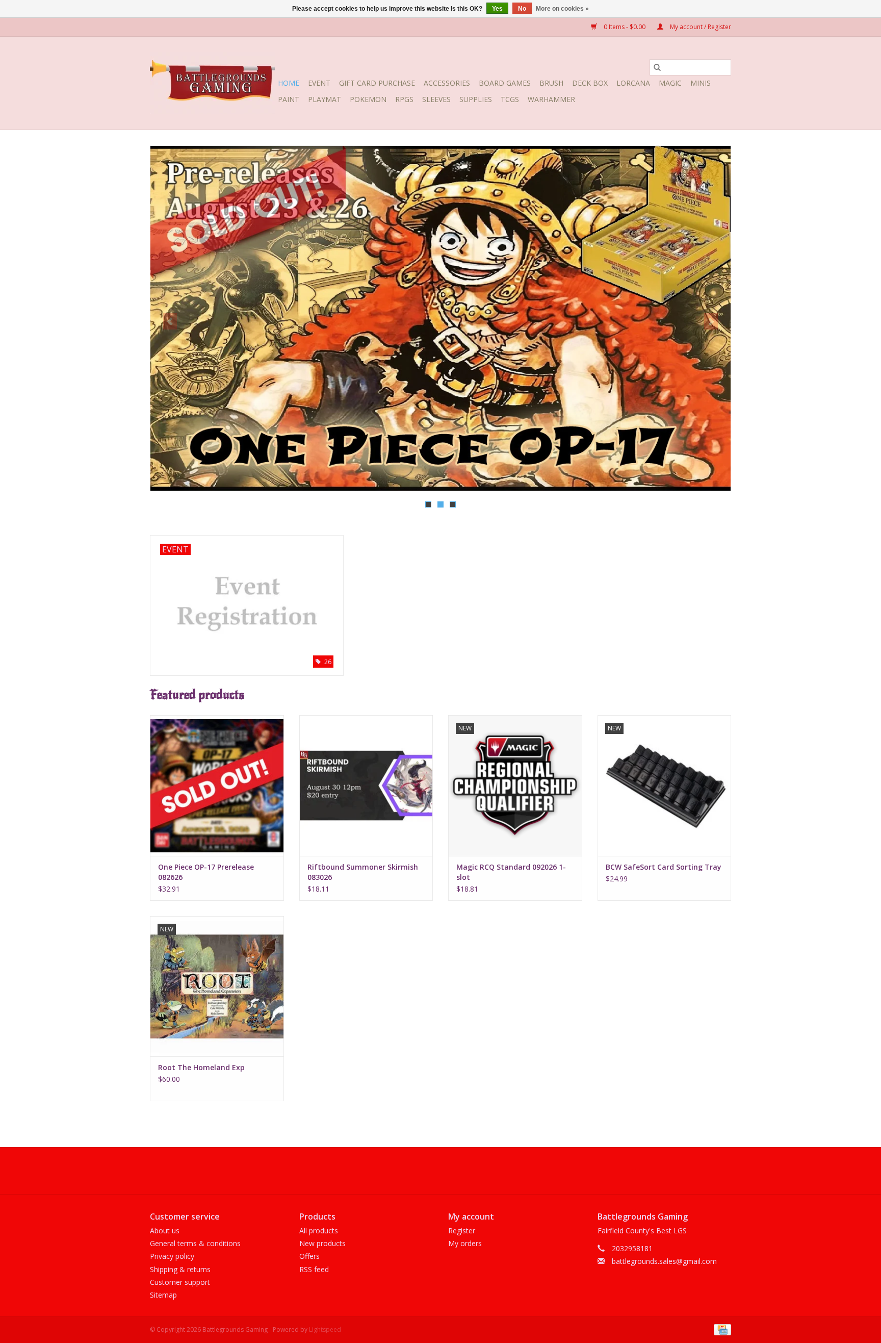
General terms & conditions (195, 1243)
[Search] (657, 67)
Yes (497, 8)
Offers (309, 1256)
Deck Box (590, 83)
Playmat (324, 99)
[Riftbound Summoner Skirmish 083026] (366, 785)
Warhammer (551, 99)
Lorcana (633, 83)
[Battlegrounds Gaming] (212, 83)
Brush (551, 83)
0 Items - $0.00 (624, 26)
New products (322, 1243)
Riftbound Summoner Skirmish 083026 (362, 872)
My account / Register (699, 26)
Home (288, 83)
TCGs (510, 99)
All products (318, 1230)
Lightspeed (325, 1329)
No (522, 8)
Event (319, 83)
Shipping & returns (180, 1269)
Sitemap (163, 1295)
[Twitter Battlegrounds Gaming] (440, 1170)
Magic (670, 83)
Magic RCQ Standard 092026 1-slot (511, 872)
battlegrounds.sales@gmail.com (664, 1261)
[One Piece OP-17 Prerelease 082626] (217, 785)
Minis (700, 83)
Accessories (447, 83)
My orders (465, 1243)
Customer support (180, 1282)
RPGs (404, 99)
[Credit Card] (720, 1329)
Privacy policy (172, 1256)
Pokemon (368, 99)
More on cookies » (562, 8)
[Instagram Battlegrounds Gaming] (459, 1170)
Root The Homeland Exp (201, 1067)
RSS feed (314, 1269)
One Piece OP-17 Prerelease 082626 (206, 872)
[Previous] (170, 321)
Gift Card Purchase (377, 83)
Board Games (505, 83)
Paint (288, 99)
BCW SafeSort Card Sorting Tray (663, 867)
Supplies (475, 99)
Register (461, 1230)
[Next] (711, 321)
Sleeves (436, 99)
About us (164, 1230)
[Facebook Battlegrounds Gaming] (422, 1170)
